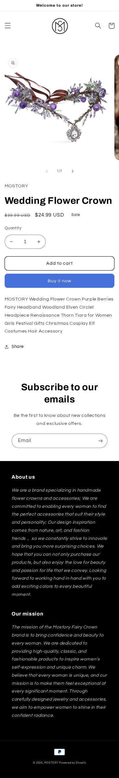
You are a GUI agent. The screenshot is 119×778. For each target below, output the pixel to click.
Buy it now (60, 281)
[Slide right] (72, 171)
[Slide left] (46, 171)
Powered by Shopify (72, 763)
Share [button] (18, 346)
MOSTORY (51, 763)
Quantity (13, 228)
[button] (7, 25)
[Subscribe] (100, 441)
